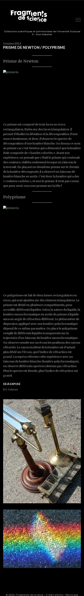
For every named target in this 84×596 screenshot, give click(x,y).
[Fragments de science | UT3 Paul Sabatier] (30, 17)
